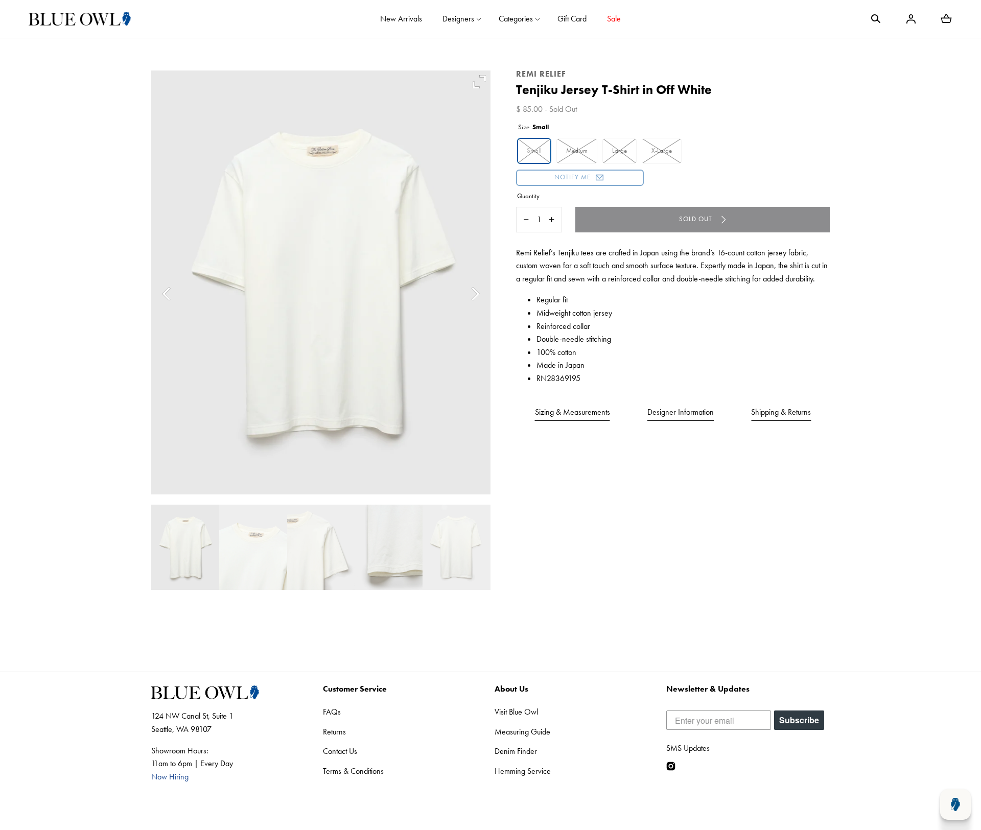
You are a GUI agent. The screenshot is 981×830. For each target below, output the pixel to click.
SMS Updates (688, 748)
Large (619, 150)
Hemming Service (523, 771)
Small (534, 150)
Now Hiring (170, 776)
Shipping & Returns (781, 412)
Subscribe (799, 720)
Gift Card (572, 18)
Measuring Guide (522, 731)
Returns (334, 731)
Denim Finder (516, 751)
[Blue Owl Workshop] (80, 19)
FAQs (332, 711)
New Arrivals (401, 18)
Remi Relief (541, 73)
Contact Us (340, 751)
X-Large (661, 150)
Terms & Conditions (353, 771)
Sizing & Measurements (572, 412)
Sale (614, 18)
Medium (577, 150)
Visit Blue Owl (516, 711)
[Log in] (911, 19)
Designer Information (680, 412)
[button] (876, 19)
